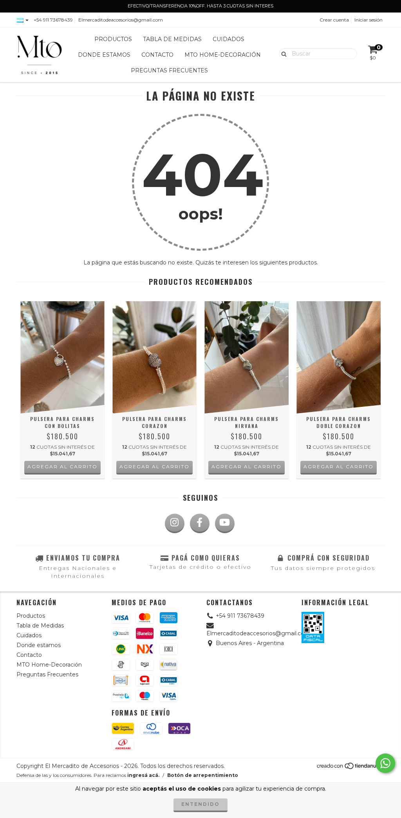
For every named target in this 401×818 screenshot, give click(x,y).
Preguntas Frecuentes (169, 70)
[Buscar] (282, 53)
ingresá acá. (143, 775)
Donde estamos (104, 54)
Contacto (157, 54)
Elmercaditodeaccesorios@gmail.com (120, 20)
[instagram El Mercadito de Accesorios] (174, 523)
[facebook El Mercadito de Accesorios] (200, 523)
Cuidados (228, 39)
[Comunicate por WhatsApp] (385, 763)
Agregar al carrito (62, 466)
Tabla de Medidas (172, 39)
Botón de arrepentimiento (202, 775)
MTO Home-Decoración (222, 54)
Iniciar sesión (368, 20)
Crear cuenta (334, 20)
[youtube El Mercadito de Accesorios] (225, 523)
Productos (113, 39)
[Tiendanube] (350, 768)
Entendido (200, 804)
